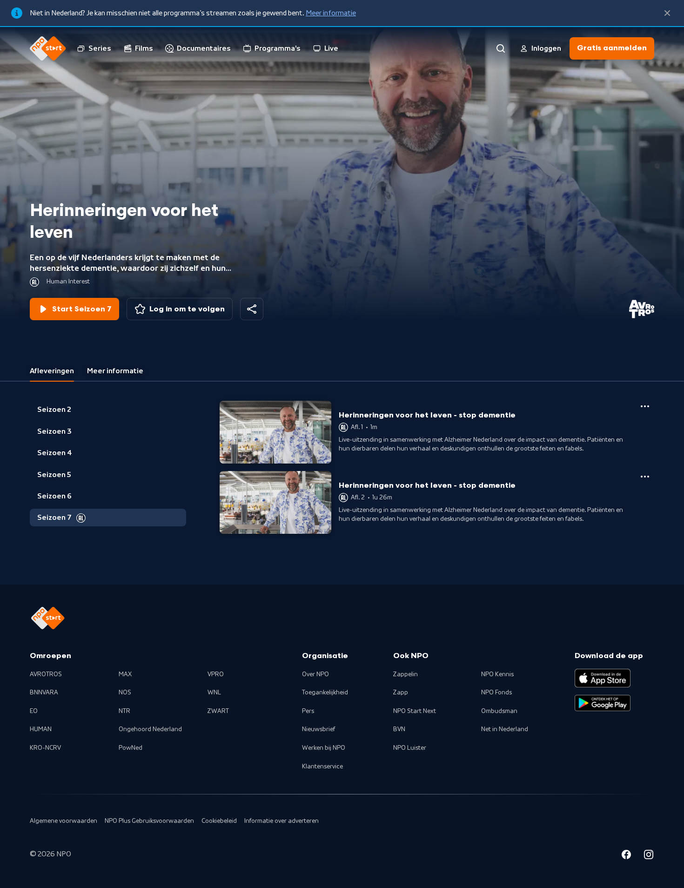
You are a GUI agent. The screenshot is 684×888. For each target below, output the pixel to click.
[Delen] (251, 309)
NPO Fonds (496, 692)
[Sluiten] (667, 13)
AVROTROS (46, 674)
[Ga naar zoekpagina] (500, 48)
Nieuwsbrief (318, 729)
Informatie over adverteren (281, 821)
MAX (125, 674)
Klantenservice (322, 766)
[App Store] (602, 678)
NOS (125, 692)
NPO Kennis (497, 674)
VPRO (216, 674)
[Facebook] (626, 856)
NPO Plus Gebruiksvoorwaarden (149, 821)
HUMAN (41, 729)
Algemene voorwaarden (63, 821)
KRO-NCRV (45, 748)
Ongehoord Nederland (150, 729)
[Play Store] (602, 703)
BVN (399, 729)
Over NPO (315, 674)
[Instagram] (648, 856)
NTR (124, 711)
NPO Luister (409, 748)
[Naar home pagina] (48, 48)
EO (34, 711)
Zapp (400, 692)
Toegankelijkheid (325, 692)
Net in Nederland (504, 729)
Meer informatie (331, 13)
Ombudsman (499, 711)
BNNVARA (44, 692)
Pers (308, 711)
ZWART (218, 711)
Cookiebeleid (219, 821)
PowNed (130, 748)
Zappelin (405, 674)
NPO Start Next (414, 711)
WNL (214, 692)
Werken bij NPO (323, 748)
